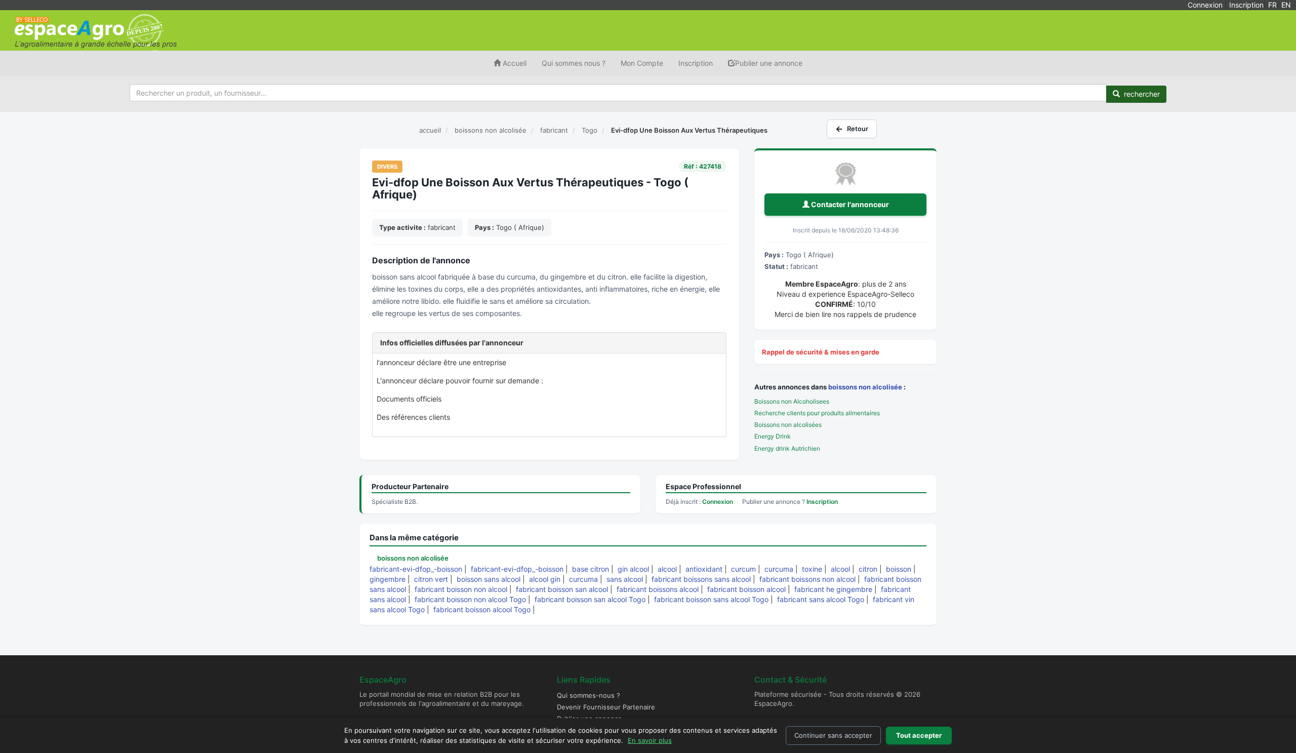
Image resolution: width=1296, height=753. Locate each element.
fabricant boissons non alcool (807, 579)
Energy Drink (772, 436)
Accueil (513, 63)
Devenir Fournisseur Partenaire (606, 707)
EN (1286, 5)
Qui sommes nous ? (573, 63)
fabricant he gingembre (833, 589)
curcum (743, 569)
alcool (667, 569)
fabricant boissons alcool (658, 589)
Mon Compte (642, 63)
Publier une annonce (768, 63)
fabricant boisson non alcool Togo (470, 599)
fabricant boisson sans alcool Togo (711, 599)
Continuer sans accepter (833, 735)
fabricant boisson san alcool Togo (590, 599)
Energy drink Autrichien (787, 448)
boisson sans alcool (488, 579)
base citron (590, 569)
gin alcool (633, 569)
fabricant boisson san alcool (562, 589)
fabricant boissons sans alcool (701, 579)
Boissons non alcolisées (788, 424)
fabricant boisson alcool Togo (482, 609)
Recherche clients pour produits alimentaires (817, 413)
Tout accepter (919, 735)
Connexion (1205, 5)
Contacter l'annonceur (849, 204)
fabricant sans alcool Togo (820, 599)
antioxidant (703, 569)
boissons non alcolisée (865, 387)
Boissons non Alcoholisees (791, 401)
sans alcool (624, 579)
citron (868, 569)
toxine (812, 569)
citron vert (431, 579)
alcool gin (544, 579)
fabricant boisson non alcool (461, 589)
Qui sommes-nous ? (588, 695)
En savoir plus (650, 740)
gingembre (388, 579)
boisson (898, 569)
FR (1272, 5)
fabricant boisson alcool (746, 589)
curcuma (778, 569)
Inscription (1246, 5)
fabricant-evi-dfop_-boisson (416, 569)
